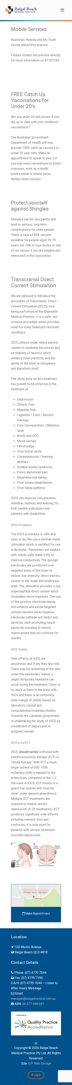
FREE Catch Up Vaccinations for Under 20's (30, 100)
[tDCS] (36, 855)
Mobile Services (29, 29)
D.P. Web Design (39, 1063)
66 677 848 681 (33, 1004)
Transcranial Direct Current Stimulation (33, 282)
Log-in (37, 1075)
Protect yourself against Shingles (30, 206)
